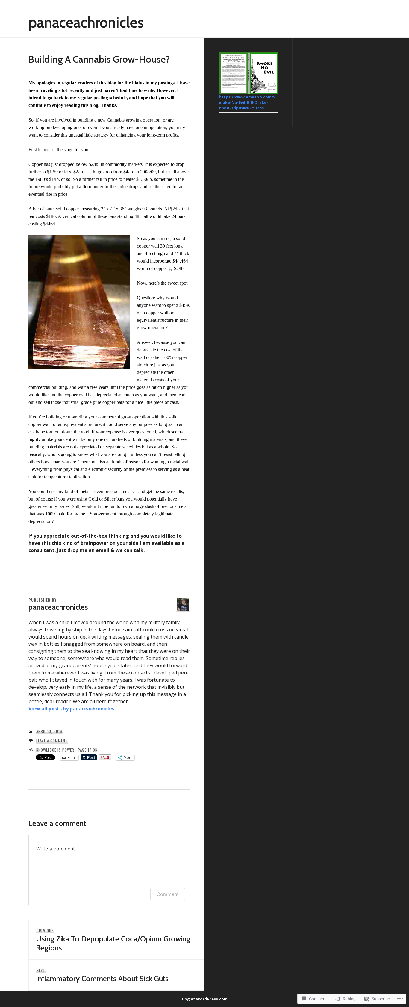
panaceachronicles (86, 22)
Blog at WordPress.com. (205, 999)
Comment (168, 894)
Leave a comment (52, 741)
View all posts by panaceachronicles (71, 708)
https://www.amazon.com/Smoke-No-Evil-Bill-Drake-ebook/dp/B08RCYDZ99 (247, 102)
